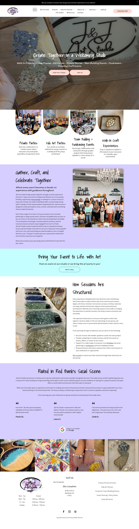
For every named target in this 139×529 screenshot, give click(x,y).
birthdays (110, 343)
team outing (35, 199)
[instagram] (69, 512)
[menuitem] (35, 9)
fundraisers (90, 346)
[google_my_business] (75, 512)
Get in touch (77, 355)
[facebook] (63, 512)
